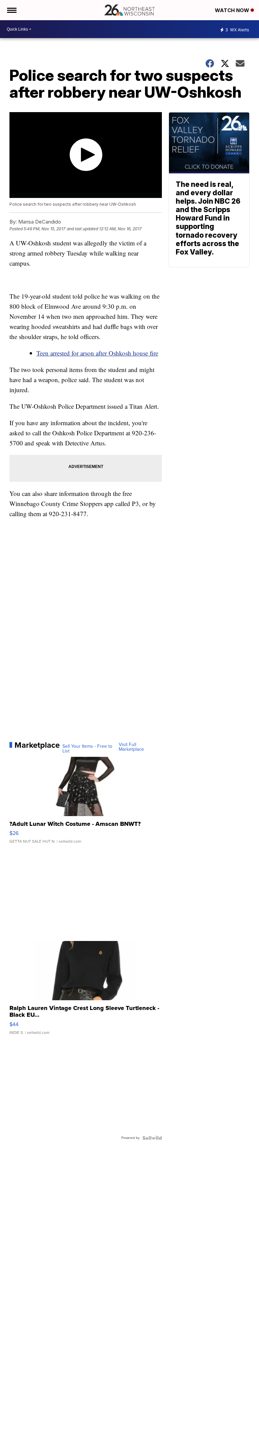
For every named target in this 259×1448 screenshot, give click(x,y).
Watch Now (233, 10)
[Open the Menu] (11, 10)
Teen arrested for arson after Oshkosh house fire (97, 353)
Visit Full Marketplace (131, 747)
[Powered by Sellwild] (152, 1138)
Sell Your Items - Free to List (87, 748)
